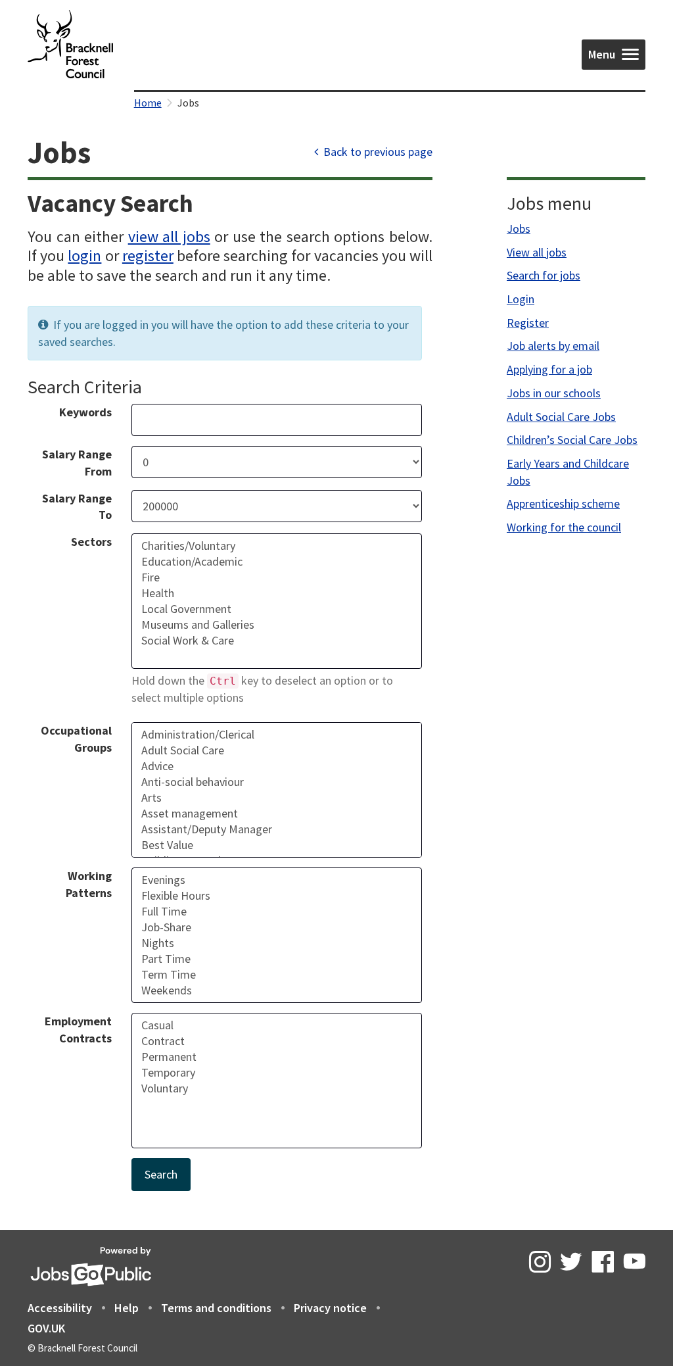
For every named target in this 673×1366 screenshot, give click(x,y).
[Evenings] (277, 880)
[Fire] (277, 577)
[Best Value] (277, 845)
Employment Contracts (78, 1029)
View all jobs (537, 252)
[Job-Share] (277, 927)
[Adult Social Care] (277, 750)
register (148, 255)
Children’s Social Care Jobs (572, 439)
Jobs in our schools (554, 393)
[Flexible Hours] (277, 896)
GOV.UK (46, 1328)
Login (520, 298)
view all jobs (169, 236)
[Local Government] (277, 609)
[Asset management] (277, 813)
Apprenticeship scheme (563, 503)
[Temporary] (277, 1073)
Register (528, 322)
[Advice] (277, 766)
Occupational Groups (76, 739)
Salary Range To (77, 507)
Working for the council (564, 527)
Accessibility (60, 1307)
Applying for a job (549, 369)
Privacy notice (330, 1307)
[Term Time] (277, 975)
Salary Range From (77, 463)
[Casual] (277, 1025)
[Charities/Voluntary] (277, 546)
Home (148, 102)
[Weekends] (277, 990)
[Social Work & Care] (277, 640)
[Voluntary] (277, 1088)
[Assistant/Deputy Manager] (277, 829)
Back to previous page (376, 151)
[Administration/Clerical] (277, 735)
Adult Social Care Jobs (561, 416)
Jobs (518, 228)
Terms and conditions (216, 1307)
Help (126, 1307)
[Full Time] (277, 911)
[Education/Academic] (277, 562)
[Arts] (277, 798)
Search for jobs (543, 275)
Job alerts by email (553, 345)
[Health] (277, 593)
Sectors (91, 541)
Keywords (85, 412)
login (84, 255)
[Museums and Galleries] (277, 625)
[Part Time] (277, 959)
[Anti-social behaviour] (277, 782)
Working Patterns (89, 884)
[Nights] (277, 943)
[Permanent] (277, 1057)
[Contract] (277, 1041)
